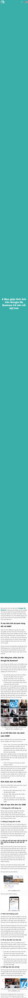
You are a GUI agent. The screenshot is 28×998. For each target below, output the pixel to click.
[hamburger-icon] (21, 2)
